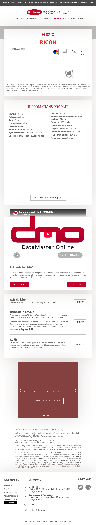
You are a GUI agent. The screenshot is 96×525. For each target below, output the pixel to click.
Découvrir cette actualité (48, 401)
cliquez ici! (26, 329)
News (72, 18)
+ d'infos (80, 302)
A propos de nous (11, 492)
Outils (66, 18)
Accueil (16, 18)
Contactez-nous (76, 284)
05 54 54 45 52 (35, 504)
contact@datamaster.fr (39, 510)
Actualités (8, 486)
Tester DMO (19, 284)
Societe (80, 18)
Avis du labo (18, 299)
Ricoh (53, 453)
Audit (13, 339)
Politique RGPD (10, 499)
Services (58, 18)
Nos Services (9, 489)
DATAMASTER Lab (45, 18)
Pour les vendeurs (29, 18)
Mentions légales (11, 496)
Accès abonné (10, 503)
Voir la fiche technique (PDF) (48, 198)
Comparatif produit (22, 312)
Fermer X (53, 4)
